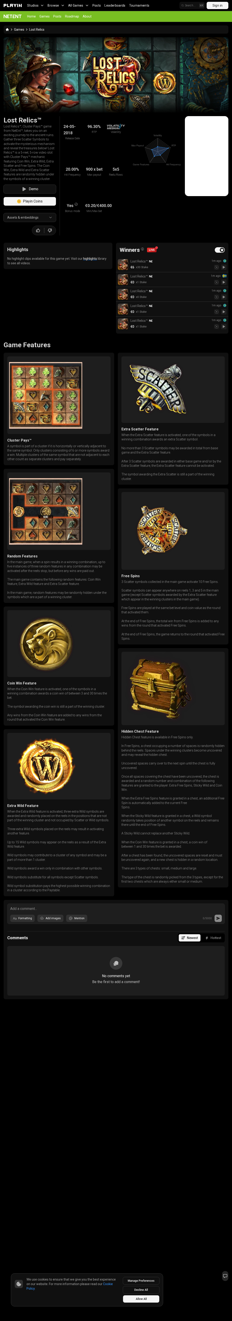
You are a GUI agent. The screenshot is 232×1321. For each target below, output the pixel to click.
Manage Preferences (141, 1280)
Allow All (141, 1299)
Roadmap (72, 16)
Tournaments (139, 5)
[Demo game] (224, 267)
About (87, 16)
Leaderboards (114, 5)
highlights (90, 258)
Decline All (141, 1289)
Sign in (217, 5)
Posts (96, 5)
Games (44, 16)
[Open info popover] (142, 249)
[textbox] (116, 908)
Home (31, 16)
